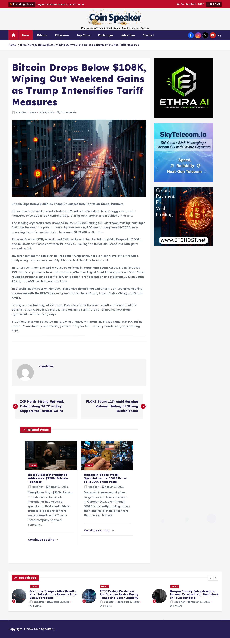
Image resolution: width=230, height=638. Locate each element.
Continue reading (41, 539)
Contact (148, 35)
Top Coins (83, 35)
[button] (210, 578)
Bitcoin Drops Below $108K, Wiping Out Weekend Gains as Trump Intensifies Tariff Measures (79, 44)
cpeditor (21, 112)
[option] (45, 596)
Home (12, 44)
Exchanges (105, 35)
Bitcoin (42, 35)
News (25, 35)
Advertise (128, 35)
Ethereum (62, 35)
